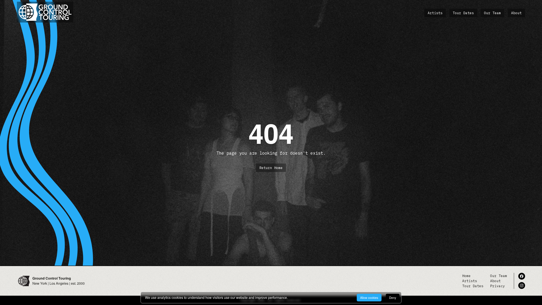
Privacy (497, 286)
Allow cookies (369, 297)
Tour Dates (463, 13)
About (516, 13)
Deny (392, 297)
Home (466, 276)
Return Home (271, 168)
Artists (435, 13)
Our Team (492, 13)
